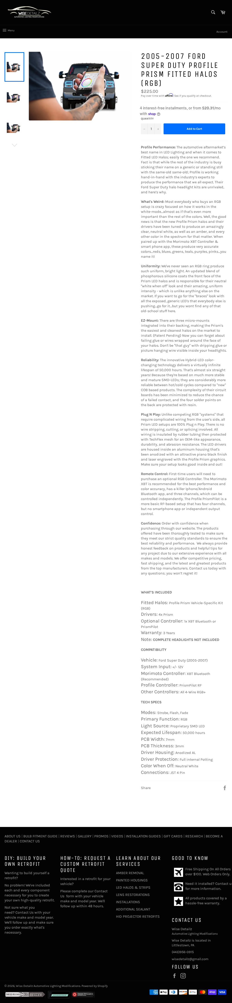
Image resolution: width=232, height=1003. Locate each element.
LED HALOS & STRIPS (133, 887)
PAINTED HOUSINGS (132, 880)
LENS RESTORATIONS (133, 895)
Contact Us (30, 841)
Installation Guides (143, 836)
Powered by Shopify (95, 986)
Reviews (67, 836)
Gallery (85, 836)
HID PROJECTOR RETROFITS (138, 916)
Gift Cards (173, 836)
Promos (101, 836)
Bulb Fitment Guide (40, 836)
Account (221, 31)
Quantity (147, 118)
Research (194, 836)
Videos (117, 836)
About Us (13, 836)
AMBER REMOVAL (130, 873)
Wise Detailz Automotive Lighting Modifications (48, 986)
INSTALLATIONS (128, 902)
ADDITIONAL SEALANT (133, 909)
